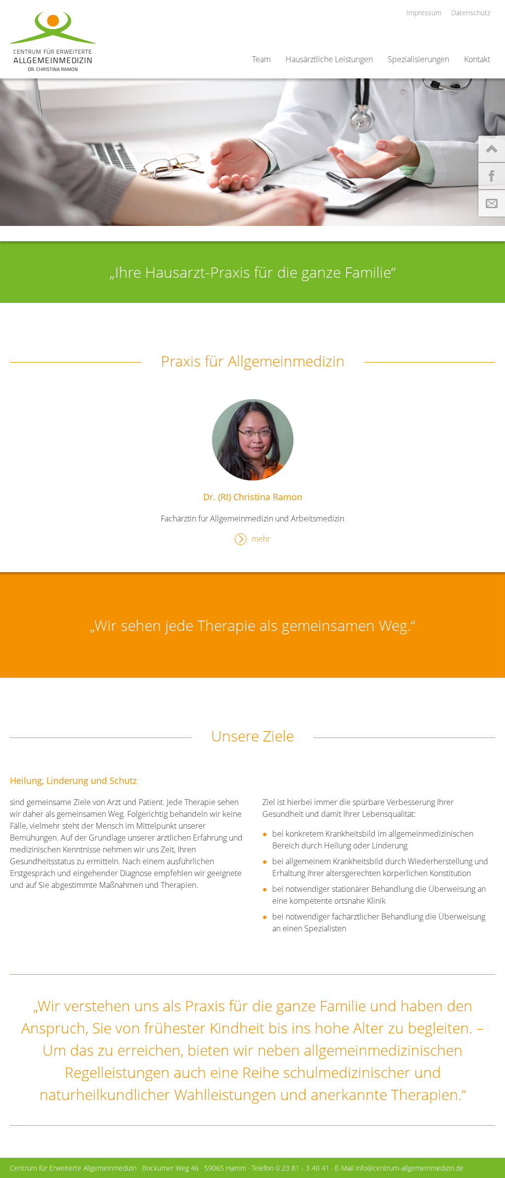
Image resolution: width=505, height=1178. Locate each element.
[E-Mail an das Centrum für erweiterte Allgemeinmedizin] (491, 205)
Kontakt (477, 59)
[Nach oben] (491, 151)
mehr (261, 538)
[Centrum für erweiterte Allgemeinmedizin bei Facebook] (491, 178)
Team (261, 59)
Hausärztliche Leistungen (329, 59)
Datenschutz (470, 12)
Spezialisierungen (418, 59)
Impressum (423, 12)
